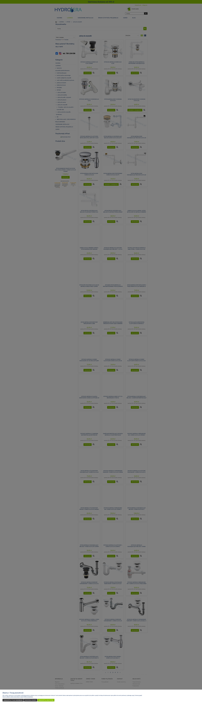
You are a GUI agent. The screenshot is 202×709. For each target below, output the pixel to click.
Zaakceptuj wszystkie (46, 700)
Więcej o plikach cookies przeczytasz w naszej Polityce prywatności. (18, 696)
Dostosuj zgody (30, 700)
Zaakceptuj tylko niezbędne (13, 700)
